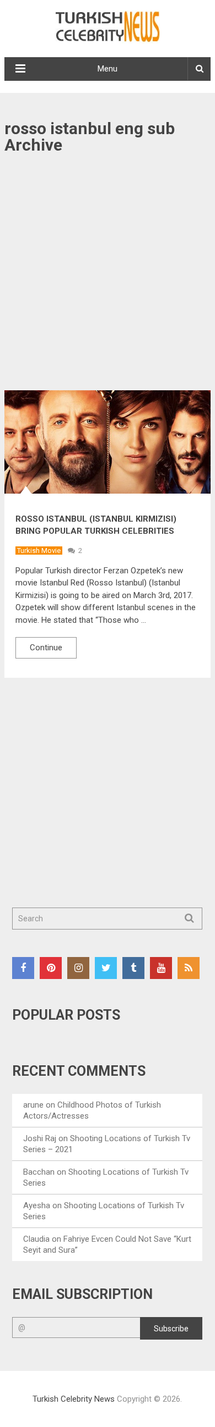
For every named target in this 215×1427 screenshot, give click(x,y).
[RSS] (189, 968)
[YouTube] (161, 968)
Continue (46, 647)
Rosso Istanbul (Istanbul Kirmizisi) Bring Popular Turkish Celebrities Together (95, 531)
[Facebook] (23, 968)
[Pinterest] (51, 968)
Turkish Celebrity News (74, 1399)
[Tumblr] (133, 968)
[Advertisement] (107, 279)
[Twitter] (106, 968)
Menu (107, 69)
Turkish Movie (39, 550)
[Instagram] (78, 968)
